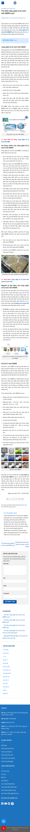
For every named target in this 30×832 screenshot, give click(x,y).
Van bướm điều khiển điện (9, 787)
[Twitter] (9, 803)
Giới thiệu (4, 745)
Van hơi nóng (5, 771)
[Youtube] (5, 803)
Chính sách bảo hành (7, 748)
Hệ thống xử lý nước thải (8, 8)
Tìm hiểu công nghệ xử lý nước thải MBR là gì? (13, 621)
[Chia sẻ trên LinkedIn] (22, 499)
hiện (15, 40)
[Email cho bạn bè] (16, 499)
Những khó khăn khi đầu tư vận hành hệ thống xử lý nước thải (15, 637)
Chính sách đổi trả (6, 752)
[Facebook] (2, 803)
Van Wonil (15, 830)
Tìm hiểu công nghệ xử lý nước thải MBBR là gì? (13, 616)
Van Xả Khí (6, 687)
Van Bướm (6, 653)
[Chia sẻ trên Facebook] (10, 499)
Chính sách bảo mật (7, 755)
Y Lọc (4, 656)
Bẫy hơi (3, 777)
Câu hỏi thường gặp (7, 761)
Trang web (6, 593)
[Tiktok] (13, 803)
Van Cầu (5, 683)
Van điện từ (4, 780)
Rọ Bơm (5, 660)
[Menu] (2, 3)
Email (4, 585)
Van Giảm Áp (6, 670)
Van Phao (5, 663)
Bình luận (6, 563)
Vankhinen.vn (25, 32)
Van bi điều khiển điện (7, 784)
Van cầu (3, 774)
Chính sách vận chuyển (8, 758)
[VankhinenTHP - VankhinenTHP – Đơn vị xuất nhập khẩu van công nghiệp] (15, 3)
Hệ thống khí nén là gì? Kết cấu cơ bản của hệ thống (22, 544)
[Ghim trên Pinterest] (19, 499)
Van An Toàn (6, 666)
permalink (13, 506)
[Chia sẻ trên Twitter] (13, 499)
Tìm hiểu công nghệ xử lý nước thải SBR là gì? (13, 626)
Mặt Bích (5, 693)
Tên (4, 578)
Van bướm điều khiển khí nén (9, 793)
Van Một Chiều (7, 673)
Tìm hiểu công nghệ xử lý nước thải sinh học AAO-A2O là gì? (13, 632)
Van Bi (4, 690)
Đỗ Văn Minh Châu (21, 18)
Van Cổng (5, 649)
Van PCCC (6, 680)
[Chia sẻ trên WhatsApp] (7, 499)
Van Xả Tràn (6, 676)
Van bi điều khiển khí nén (8, 790)
